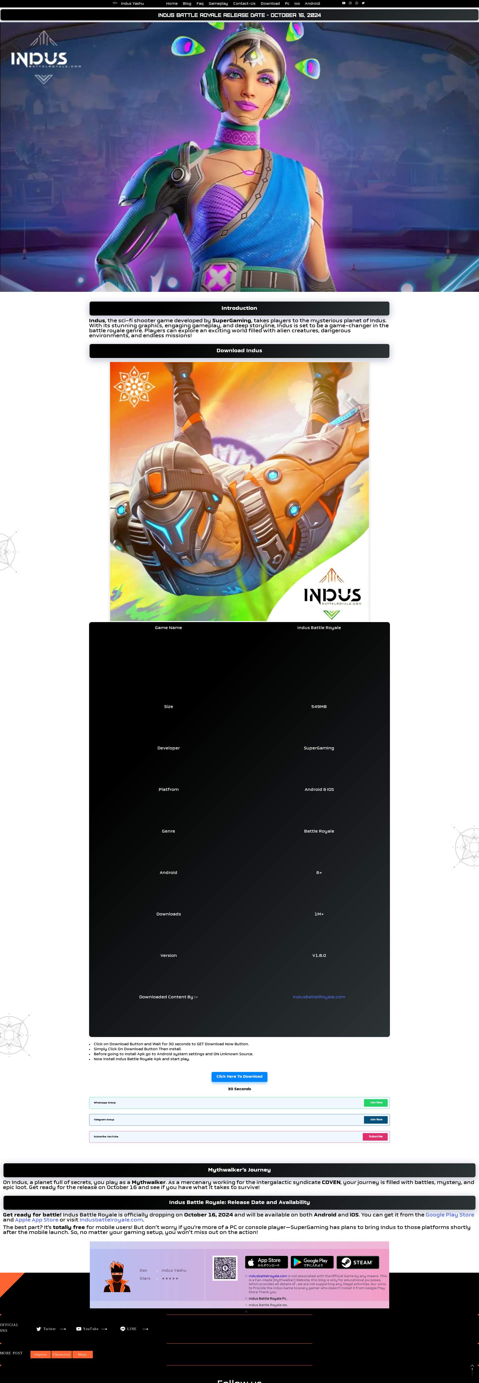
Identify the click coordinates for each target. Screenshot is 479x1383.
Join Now (376, 1102)
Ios (297, 4)
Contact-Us (244, 4)
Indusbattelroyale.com (111, 1220)
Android (312, 4)
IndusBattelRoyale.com (319, 997)
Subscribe (376, 1136)
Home (172, 4)
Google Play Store (450, 1215)
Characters (61, 1354)
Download (270, 4)
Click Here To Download (239, 1077)
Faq (200, 4)
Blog (187, 4)
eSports (40, 1354)
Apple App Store (36, 1220)
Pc (287, 4)
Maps (82, 1354)
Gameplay (218, 4)
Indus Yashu (132, 4)
